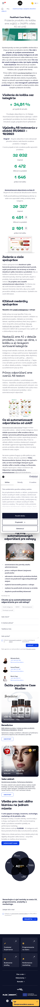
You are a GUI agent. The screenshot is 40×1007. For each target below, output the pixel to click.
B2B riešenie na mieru (8, 728)
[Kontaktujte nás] (32, 3)
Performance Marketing (9, 730)
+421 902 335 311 (16, 678)
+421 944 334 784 (16, 660)
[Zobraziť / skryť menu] (3, 3)
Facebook (12, 1001)
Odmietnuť (20, 529)
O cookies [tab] (32, 482)
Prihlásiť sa (28, 919)
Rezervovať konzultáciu (17, 662)
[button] (26, 1002)
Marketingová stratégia (8, 782)
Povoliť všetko (20, 516)
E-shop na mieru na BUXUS (25, 728)
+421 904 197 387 (16, 669)
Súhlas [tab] (7, 482)
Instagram (7, 1001)
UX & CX (20, 730)
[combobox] (36, 3)
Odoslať (30, 645)
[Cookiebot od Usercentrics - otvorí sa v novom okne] (29, 477)
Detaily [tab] (20, 482)
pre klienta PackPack (25, 73)
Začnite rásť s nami (10, 843)
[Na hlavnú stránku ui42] (20, 3)
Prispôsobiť (19, 522)
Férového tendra (30, 649)
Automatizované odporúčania (12, 427)
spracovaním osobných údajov (15, 641)
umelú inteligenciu (20, 310)
